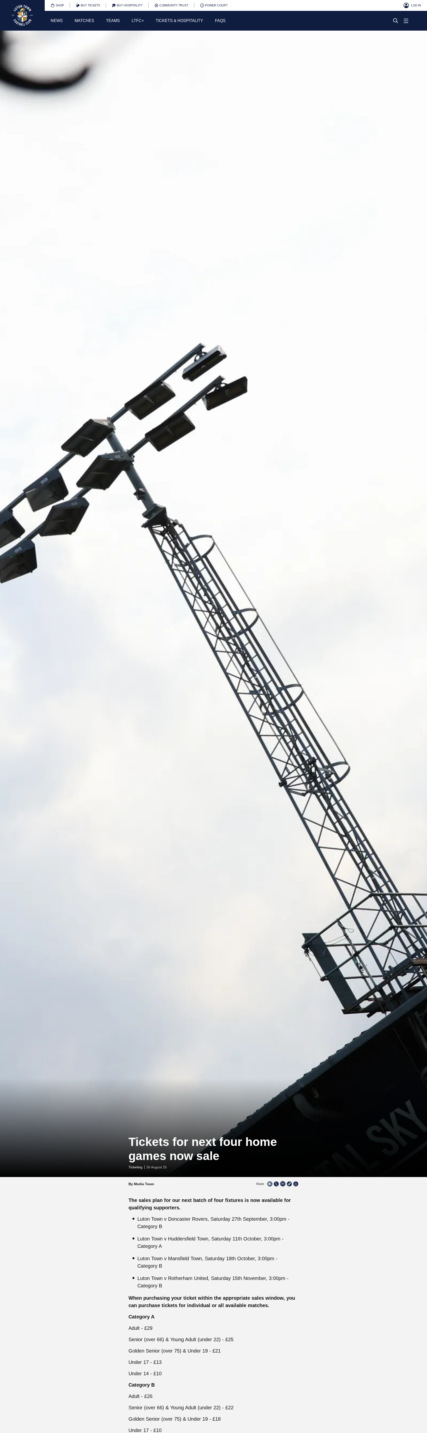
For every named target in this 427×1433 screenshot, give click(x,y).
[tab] (57, 5)
